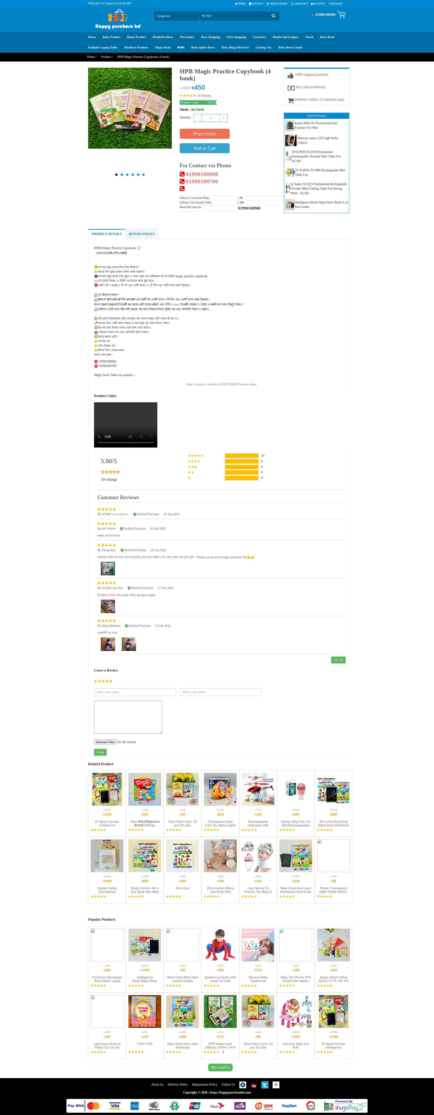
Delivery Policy (178, 1084)
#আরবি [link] (131, 299)
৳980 (296, 812)
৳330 (145, 1035)
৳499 (333, 968)
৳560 (107, 968)
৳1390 (107, 812)
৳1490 (107, 879)
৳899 (333, 812)
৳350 (258, 812)
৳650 (296, 879)
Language (335, 3)
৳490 (182, 879)
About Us (157, 1084)
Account (319, 3)
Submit (100, 752)
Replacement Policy (205, 1084)
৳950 (145, 812)
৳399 (220, 968)
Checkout (301, 3)
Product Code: (190, 102)
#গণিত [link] (122, 299)
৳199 (220, 879)
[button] (116, 174)
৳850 (220, 812)
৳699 (145, 879)
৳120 (258, 968)
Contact (257, 3)
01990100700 (201, 181)
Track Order (278, 3)
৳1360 (296, 1035)
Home (242, 3)
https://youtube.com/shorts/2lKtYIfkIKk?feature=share (222, 384)
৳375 (220, 1035)
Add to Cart (204, 148)
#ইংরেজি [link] (112, 299)
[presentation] (91, 112)
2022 (211, 102)
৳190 (295, 968)
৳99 (183, 812)
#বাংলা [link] (102, 299)
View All (338, 660)
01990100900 (201, 174)
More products (220, 1067)
